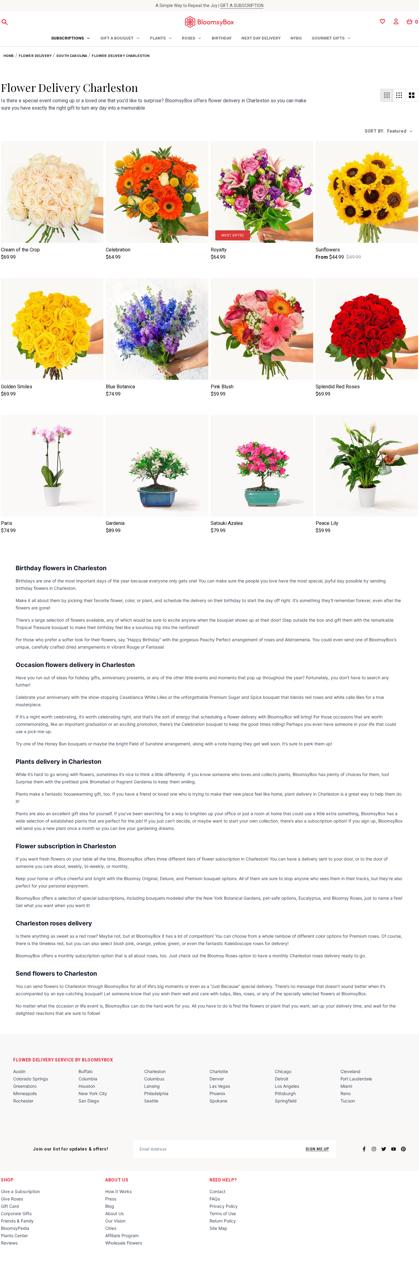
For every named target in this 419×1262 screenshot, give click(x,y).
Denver (217, 1078)
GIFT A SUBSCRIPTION (241, 5)
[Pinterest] (403, 1149)
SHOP (7, 1179)
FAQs (215, 1198)
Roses (188, 38)
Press (110, 1198)
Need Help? (223, 1179)
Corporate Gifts (16, 1213)
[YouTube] (393, 1149)
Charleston (155, 1071)
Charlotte (219, 1071)
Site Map (218, 1228)
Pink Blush (222, 387)
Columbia (88, 1078)
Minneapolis (25, 1093)
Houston (87, 1086)
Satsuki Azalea (227, 523)
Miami (346, 1086)
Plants (158, 38)
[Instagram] (373, 1149)
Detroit (281, 1078)
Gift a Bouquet (116, 38)
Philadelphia (156, 1093)
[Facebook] (364, 1149)
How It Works (118, 1191)
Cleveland (350, 1071)
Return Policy (223, 1220)
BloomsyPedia (15, 1228)
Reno (345, 1093)
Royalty (219, 250)
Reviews (9, 1242)
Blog (109, 1206)
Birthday (222, 38)
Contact (217, 1191)
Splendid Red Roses (338, 387)
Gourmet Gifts (328, 38)
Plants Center (14, 1235)
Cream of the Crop (20, 250)
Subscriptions (67, 38)
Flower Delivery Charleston (120, 56)
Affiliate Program (122, 1235)
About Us (117, 1179)
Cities (110, 1228)
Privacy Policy (224, 1206)
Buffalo (86, 1071)
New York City (93, 1093)
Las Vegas (220, 1086)
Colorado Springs (30, 1078)
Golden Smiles (16, 387)
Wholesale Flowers (123, 1242)
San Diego (89, 1100)
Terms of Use (223, 1213)
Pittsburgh (285, 1093)
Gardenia (115, 523)
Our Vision (115, 1220)
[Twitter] (383, 1149)
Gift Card (10, 1206)
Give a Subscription (20, 1191)
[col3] (399, 95)
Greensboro (25, 1086)
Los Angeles (287, 1086)
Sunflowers (328, 250)
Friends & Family (17, 1220)
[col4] (386, 95)
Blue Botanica (120, 387)
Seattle (151, 1100)
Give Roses (12, 1198)
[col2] (411, 95)
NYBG (296, 38)
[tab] (70, 39)
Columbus (154, 1078)
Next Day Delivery (261, 38)
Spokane (218, 1100)
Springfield (286, 1100)
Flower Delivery (35, 56)
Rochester (23, 1100)
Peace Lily (327, 523)
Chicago (283, 1071)
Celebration (118, 250)
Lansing (152, 1086)
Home (8, 56)
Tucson (347, 1100)
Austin (19, 1071)
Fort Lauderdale (356, 1078)
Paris (6, 523)
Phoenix (217, 1093)
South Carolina (71, 56)
